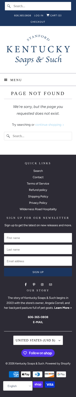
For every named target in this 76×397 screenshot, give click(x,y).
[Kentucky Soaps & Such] (38, 51)
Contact (38, 177)
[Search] (9, 6)
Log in (38, 15)
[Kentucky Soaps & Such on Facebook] (25, 284)
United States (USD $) (36, 340)
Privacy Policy (38, 203)
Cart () (55, 15)
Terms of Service (38, 183)
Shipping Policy (38, 196)
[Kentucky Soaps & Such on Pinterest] (34, 284)
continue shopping (48, 125)
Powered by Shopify (58, 363)
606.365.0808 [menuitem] (22, 15)
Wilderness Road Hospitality (38, 209)
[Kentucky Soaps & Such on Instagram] (42, 284)
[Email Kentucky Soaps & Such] (50, 284)
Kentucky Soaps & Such (29, 363)
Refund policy (38, 190)
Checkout (38, 22)
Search (38, 171)
